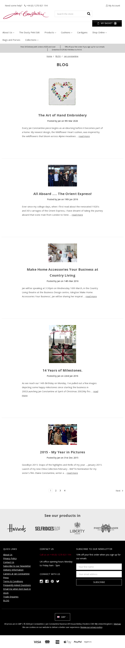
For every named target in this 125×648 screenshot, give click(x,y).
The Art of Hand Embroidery (62, 115)
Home (49, 56)
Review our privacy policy (91, 627)
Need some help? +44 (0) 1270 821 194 (26, 5)
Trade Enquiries (10, 596)
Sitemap (117, 624)
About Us (7, 32)
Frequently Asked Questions (17, 585)
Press (6, 577)
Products (49, 32)
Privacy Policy (10, 558)
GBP (63, 616)
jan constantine (71, 56)
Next (118, 490)
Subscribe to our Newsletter (17, 566)
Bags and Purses (11, 39)
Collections (30, 39)
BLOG (58, 56)
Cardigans (82, 32)
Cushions (65, 32)
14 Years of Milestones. (62, 370)
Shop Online (98, 32)
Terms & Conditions (13, 581)
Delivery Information (13, 569)
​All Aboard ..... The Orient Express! (62, 193)
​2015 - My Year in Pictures (62, 452)
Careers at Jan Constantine (16, 573)
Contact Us (8, 562)
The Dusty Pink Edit (29, 32)
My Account (114, 5)
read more (84, 136)
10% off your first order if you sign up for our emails (84, 47)
